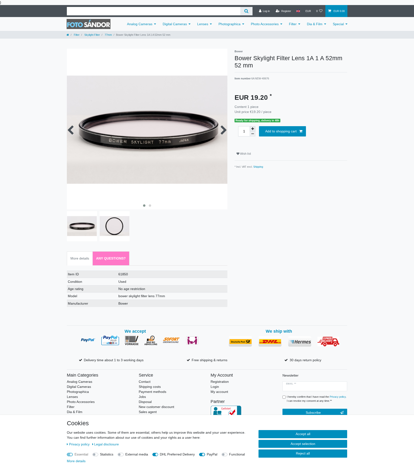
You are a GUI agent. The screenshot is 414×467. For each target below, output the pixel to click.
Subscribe (313, 412)
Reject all (303, 453)
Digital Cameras (175, 24)
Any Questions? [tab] (111, 258)
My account (219, 392)
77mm (108, 34)
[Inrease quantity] (252, 128)
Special (338, 24)
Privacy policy (80, 444)
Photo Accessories (265, 24)
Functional (237, 454)
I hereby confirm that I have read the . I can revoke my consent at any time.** (316, 398)
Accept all (303, 434)
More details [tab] (79, 258)
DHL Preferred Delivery (177, 454)
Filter (293, 24)
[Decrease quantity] (252, 133)
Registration (220, 382)
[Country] (298, 11)
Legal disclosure (106, 444)
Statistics (106, 454)
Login (215, 387)
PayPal (212, 454)
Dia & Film (314, 24)
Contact (144, 382)
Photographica (229, 24)
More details (76, 461)
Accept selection (303, 444)
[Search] (246, 11)
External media (136, 454)
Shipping (258, 166)
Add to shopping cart (281, 131)
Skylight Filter (92, 34)
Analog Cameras (139, 24)
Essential (81, 454)
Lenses (202, 24)
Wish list (245, 153)
